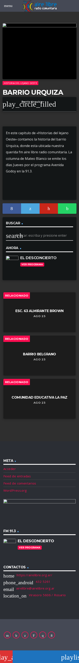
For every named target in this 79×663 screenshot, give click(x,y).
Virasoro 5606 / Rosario (47, 595)
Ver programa (32, 264)
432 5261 (43, 581)
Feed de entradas (17, 476)
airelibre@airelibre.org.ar (35, 588)
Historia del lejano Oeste (20, 83)
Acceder (9, 469)
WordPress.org (15, 490)
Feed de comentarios (19, 483)
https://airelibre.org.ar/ (34, 575)
